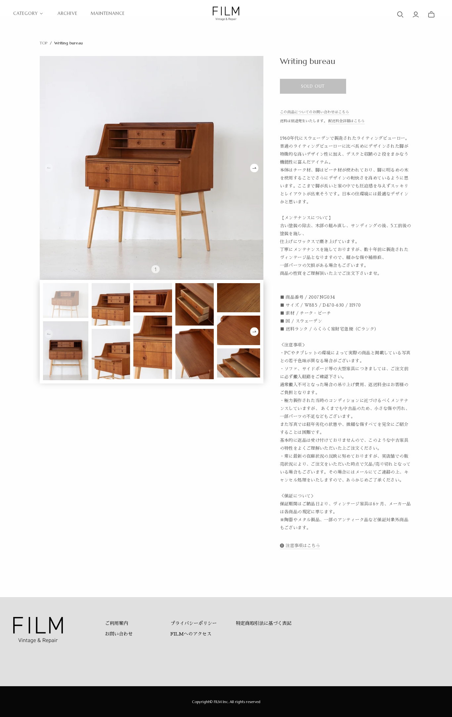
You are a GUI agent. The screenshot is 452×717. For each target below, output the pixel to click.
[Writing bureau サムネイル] (65, 300)
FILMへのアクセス (190, 634)
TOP (43, 42)
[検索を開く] (400, 14)
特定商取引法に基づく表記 (264, 623)
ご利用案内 (116, 623)
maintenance (108, 13)
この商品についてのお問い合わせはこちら (314, 112)
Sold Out (313, 86)
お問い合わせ (119, 634)
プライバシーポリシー (193, 623)
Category (25, 13)
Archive (67, 13)
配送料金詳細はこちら (346, 121)
